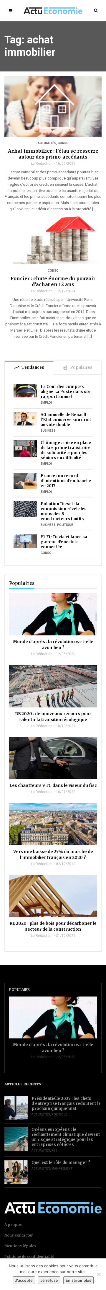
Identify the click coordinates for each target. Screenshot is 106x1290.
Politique (65, 524)
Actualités (47, 143)
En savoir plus (78, 1280)
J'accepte (24, 1280)
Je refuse (49, 1280)
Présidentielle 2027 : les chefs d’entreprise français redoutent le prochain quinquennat (66, 1103)
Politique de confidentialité (29, 1256)
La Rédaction (41, 164)
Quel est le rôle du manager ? (61, 1162)
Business (48, 430)
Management (62, 1168)
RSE (54, 1150)
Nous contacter (18, 1235)
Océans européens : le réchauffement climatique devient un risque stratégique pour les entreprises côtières (66, 1137)
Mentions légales (20, 1246)
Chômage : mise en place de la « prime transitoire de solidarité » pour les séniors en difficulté (66, 450)
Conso (63, 143)
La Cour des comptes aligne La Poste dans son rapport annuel (66, 391)
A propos (13, 1224)
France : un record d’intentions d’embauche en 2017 (66, 480)
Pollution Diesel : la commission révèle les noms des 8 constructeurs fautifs (64, 511)
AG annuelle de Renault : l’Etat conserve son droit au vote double (66, 419)
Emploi (46, 402)
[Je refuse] (99, 1274)
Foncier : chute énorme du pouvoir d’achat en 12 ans (53, 281)
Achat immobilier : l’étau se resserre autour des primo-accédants (53, 154)
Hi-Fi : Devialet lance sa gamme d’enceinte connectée (64, 541)
